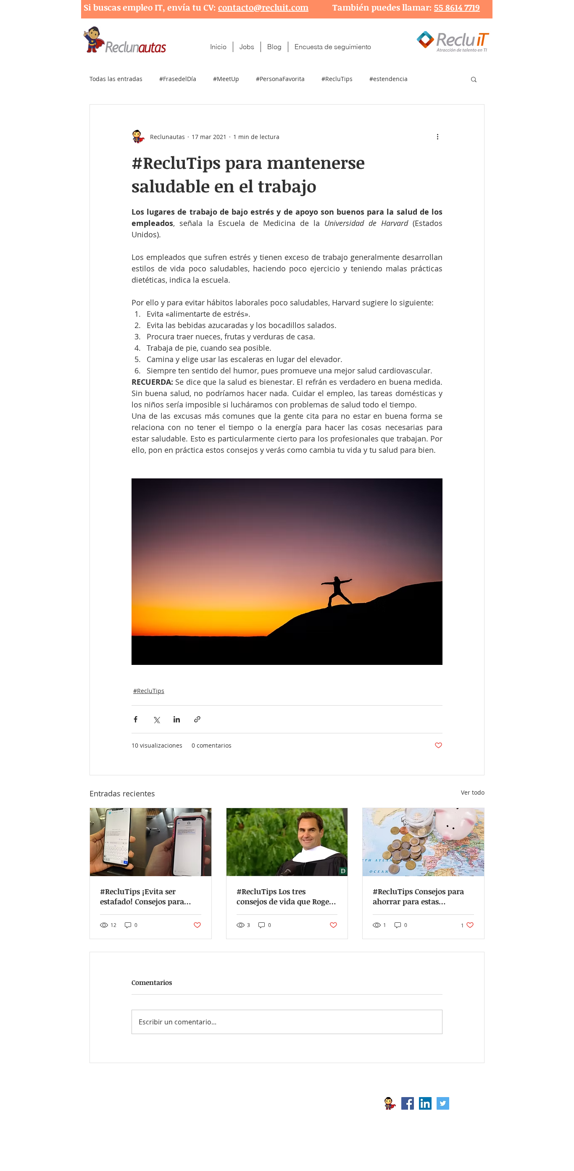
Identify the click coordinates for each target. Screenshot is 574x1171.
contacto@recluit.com (263, 7)
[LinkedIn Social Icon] (425, 1103)
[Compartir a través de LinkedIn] (177, 719)
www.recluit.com (293, 1103)
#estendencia (388, 79)
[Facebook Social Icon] (407, 1103)
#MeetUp (226, 79)
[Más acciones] (437, 136)
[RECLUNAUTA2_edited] (390, 1103)
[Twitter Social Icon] (443, 1103)
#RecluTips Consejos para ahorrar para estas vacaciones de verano (418, 896)
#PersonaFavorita (280, 79)
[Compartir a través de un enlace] (197, 719)
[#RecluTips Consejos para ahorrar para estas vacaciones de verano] (423, 842)
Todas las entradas (116, 79)
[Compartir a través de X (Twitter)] (156, 719)
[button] (474, 79)
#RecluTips (337, 79)
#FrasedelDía (177, 79)
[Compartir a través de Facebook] (136, 719)
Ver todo (472, 792)
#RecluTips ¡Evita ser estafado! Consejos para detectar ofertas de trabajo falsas (147, 896)
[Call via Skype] (467, 1105)
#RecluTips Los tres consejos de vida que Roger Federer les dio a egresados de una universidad (284, 896)
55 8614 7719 (457, 7)
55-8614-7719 (177, 1116)
